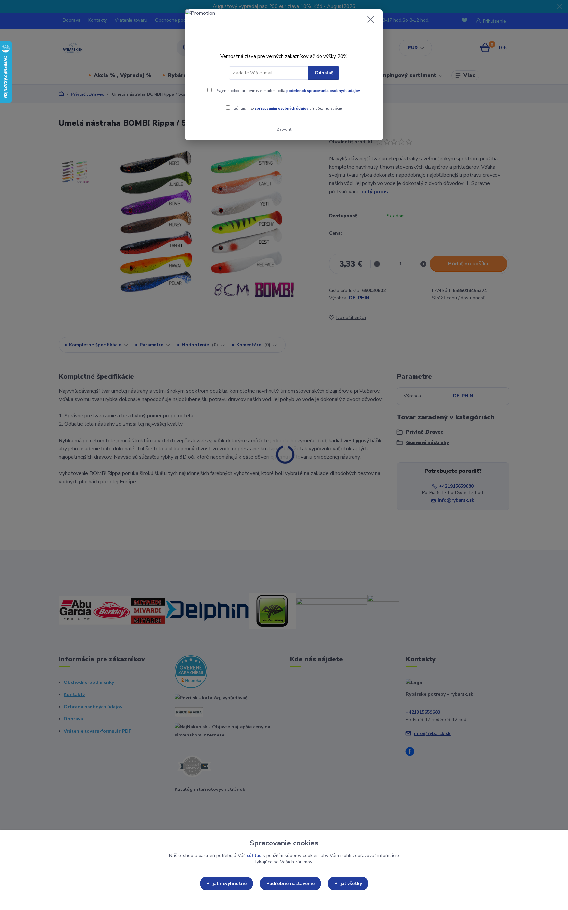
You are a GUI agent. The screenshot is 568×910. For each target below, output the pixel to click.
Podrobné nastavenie (290, 883)
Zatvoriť (284, 129)
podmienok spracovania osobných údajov (323, 90)
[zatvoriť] (371, 19)
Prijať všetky (348, 883)
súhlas (254, 855)
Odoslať (324, 73)
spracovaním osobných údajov (281, 108)
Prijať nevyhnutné (226, 883)
